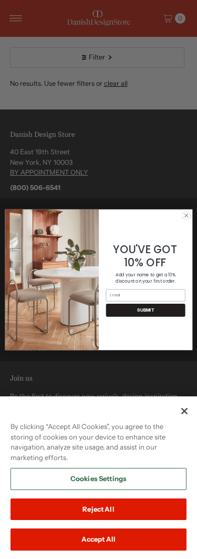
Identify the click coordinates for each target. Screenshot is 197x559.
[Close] (184, 411)
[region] (98, 477)
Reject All (98, 509)
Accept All (98, 539)
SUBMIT (145, 310)
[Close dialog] (186, 215)
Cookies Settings (98, 478)
